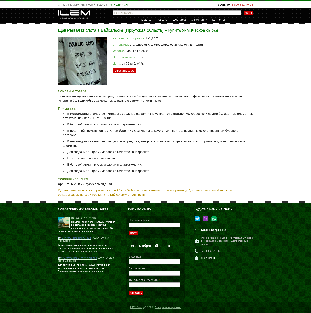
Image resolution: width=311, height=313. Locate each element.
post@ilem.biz (208, 258)
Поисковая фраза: (140, 220)
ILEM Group (137, 307)
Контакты (218, 19)
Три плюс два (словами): (144, 280)
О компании (199, 19)
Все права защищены (168, 307)
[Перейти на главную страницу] (74, 14)
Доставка (179, 19)
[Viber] (205, 219)
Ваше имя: (135, 257)
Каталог (162, 19)
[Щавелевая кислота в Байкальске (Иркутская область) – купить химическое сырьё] (82, 61)
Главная (146, 19)
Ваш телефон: (138, 268)
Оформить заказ (124, 70)
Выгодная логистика (83, 217)
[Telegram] (197, 219)
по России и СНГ (119, 4)
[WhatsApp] (214, 219)
